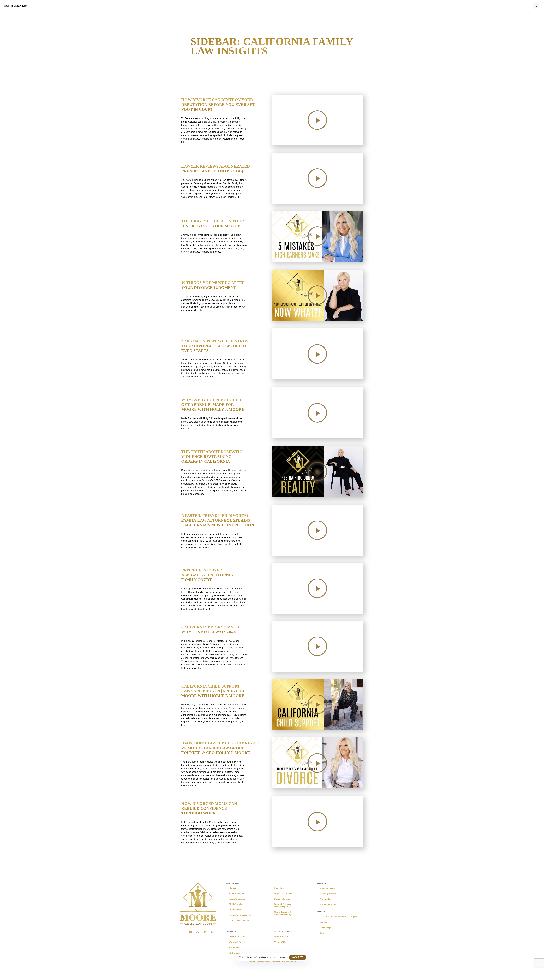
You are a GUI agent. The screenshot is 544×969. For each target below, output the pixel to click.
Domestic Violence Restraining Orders (283, 905)
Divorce (232, 888)
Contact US (232, 932)
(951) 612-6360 (523, 6)
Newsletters (325, 922)
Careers (312, 6)
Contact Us (330, 6)
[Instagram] (212, 932)
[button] (536, 5)
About (249, 6)
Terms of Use (280, 942)
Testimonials (234, 947)
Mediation (279, 888)
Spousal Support (236, 893)
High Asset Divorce (283, 893)
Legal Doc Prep (291, 6)
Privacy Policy (281, 937)
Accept (297, 957)
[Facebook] (205, 932)
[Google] (197, 932)
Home (209, 6)
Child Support (235, 909)
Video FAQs (325, 927)
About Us (321, 884)
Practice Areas (229, 6)
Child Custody (235, 904)
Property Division (237, 899)
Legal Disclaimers (281, 932)
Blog (322, 933)
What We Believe (237, 937)
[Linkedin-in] (182, 932)
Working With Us (237, 942)
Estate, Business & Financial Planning (282, 913)
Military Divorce (282, 899)
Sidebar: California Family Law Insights (338, 917)
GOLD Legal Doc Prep (239, 920)
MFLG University (237, 953)
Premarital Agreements (240, 915)
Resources (268, 6)
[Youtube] (190, 932)
